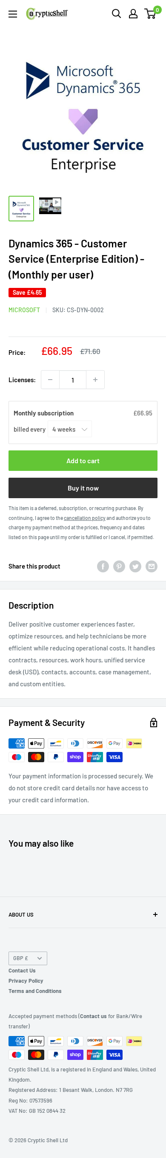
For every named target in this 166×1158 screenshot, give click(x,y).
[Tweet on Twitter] (135, 566)
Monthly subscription (44, 413)
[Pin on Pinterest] (119, 566)
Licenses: (22, 379)
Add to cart (83, 460)
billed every (30, 429)
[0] (150, 14)
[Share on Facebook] (103, 566)
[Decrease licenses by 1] (50, 380)
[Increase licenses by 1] (95, 380)
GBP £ (20, 958)
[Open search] (116, 13)
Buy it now (83, 488)
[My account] (133, 13)
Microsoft (24, 309)
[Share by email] (151, 566)
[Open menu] (13, 14)
